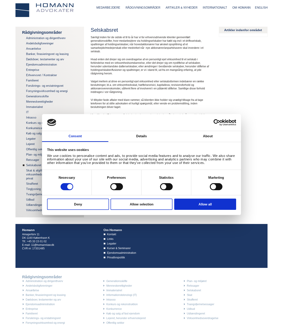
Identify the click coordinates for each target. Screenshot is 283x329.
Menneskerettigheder (39, 101)
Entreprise (32, 69)
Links (110, 239)
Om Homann (241, 7)
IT (27, 112)
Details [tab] (141, 136)
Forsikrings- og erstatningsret (44, 85)
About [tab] (208, 136)
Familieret (32, 80)
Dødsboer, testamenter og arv (45, 59)
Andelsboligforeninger (40, 43)
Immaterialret (34, 107)
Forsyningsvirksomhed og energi (47, 91)
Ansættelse (33, 48)
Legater (111, 243)
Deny (78, 204)
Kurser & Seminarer (119, 248)
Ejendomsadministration (41, 64)
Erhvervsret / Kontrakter (41, 75)
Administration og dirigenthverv (46, 38)
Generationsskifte (37, 96)
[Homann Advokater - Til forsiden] (44, 10)
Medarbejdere (108, 7)
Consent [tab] (75, 136)
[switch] (116, 186)
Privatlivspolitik (116, 257)
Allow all (205, 204)
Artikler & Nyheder (181, 7)
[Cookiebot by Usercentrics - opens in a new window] (216, 122)
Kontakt (111, 234)
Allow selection (141, 204)
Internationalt (215, 7)
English (261, 7)
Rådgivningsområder (143, 7)
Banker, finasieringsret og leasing (47, 54)
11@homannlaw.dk (42, 244)
